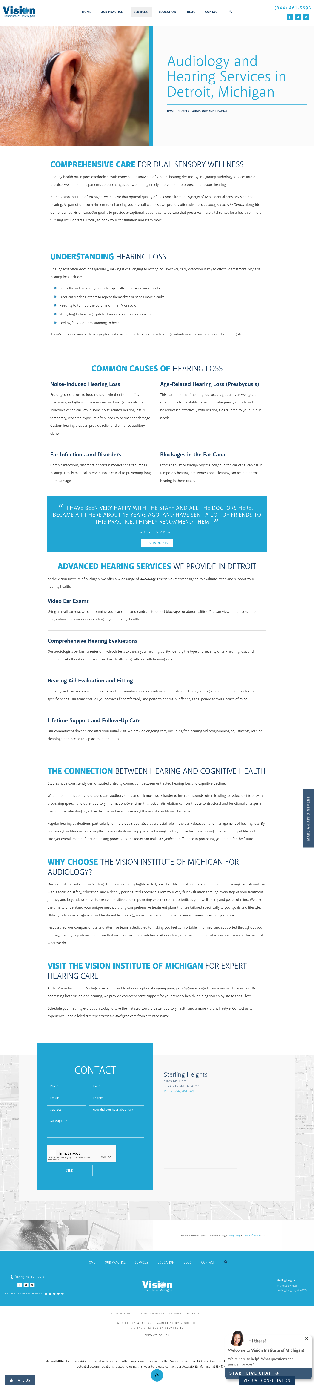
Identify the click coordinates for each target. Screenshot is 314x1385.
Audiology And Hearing (209, 111)
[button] (157, 1375)
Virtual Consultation (267, 1380)
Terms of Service (252, 1235)
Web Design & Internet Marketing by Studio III (157, 1323)
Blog (191, 12)
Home (86, 12)
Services (141, 12)
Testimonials (157, 543)
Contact (212, 12)
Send (69, 1170)
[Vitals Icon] (306, 17)
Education (167, 12)
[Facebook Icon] (290, 17)
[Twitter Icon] (298, 17)
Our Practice (112, 12)
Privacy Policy (234, 1235)
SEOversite (174, 1328)
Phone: (179, 1091)
